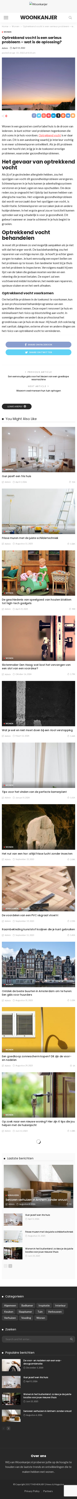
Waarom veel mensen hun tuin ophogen (38, 390)
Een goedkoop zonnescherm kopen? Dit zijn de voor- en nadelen (36, 1058)
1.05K (72, 1000)
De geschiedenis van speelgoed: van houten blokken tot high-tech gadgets (36, 601)
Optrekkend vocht (50, 135)
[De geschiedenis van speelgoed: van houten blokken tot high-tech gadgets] (38, 573)
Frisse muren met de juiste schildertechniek (30, 538)
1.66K (72, 736)
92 (70, 1204)
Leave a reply (15, 406)
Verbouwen (12, 908)
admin (5, 48)
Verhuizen (13, 1195)
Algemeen (10, 1305)
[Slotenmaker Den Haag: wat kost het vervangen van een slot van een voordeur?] (38, 638)
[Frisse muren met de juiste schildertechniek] (38, 511)
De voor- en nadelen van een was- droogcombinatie (42, 1362)
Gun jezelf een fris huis (16, 476)
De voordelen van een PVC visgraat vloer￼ (30, 915)
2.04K (72, 859)
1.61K (72, 797)
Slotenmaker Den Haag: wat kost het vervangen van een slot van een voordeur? (36, 666)
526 (73, 482)
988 (73, 609)
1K (74, 1065)
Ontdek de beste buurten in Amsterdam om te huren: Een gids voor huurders (37, 993)
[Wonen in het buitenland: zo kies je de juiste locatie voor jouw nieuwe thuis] (13, 1253)
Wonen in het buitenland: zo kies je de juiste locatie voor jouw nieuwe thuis (49, 1250)
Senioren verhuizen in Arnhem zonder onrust (36, 1200)
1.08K (72, 1131)
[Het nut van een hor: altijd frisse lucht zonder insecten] (38, 827)
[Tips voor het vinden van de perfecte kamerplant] (38, 765)
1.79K (72, 674)
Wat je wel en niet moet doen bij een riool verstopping (37, 730)
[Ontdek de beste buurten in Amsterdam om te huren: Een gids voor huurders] (38, 964)
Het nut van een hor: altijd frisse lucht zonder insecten (37, 854)
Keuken (8, 1311)
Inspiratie (44, 1305)
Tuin (40, 1311)
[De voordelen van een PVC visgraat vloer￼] (38, 888)
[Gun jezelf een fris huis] (38, 449)
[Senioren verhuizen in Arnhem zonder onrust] (38, 1186)
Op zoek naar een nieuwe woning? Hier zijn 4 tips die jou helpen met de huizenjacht (38, 1123)
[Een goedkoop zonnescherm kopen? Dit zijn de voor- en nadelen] (38, 1029)
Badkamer (27, 1305)
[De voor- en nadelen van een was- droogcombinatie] (11, 1365)
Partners (48, 1491)
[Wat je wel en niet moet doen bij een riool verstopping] (38, 703)
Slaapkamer (25, 1311)
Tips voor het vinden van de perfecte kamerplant (34, 792)
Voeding (26, 1317)
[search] (70, 17)
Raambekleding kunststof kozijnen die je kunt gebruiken (38, 929)
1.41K (72, 935)
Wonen (7, 32)
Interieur (60, 1305)
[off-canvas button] (6, 17)
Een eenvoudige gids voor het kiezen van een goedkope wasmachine (38, 378)
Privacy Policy (32, 1491)
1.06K (72, 544)
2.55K (72, 921)
